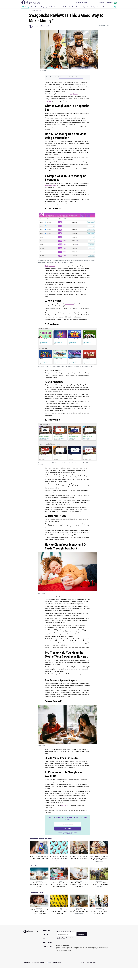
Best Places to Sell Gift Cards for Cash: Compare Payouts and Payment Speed (59, 884)
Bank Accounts (73, 7)
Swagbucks (74, 94)
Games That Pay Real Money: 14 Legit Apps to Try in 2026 (39, 857)
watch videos (69, 304)
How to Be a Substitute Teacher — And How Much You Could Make (99, 911)
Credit (64, 7)
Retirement (57, 7)
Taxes (99, 7)
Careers (46, 934)
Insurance (106, 7)
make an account (51, 185)
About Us (46, 930)
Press (45, 938)
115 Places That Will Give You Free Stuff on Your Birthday (79, 857)
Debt (50, 7)
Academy (102, 2)
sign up (49, 101)
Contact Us (47, 946)
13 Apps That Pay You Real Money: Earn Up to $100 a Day (79, 910)
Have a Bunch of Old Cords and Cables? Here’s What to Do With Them (59, 911)
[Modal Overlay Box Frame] (67, 825)
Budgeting (44, 7)
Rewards (111, 2)
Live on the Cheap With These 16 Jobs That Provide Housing (99, 883)
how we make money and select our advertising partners (71, 78)
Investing (82, 7)
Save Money (34, 7)
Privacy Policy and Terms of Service (33, 962)
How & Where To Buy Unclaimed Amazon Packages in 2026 (39, 884)
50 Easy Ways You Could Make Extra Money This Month (59, 857)
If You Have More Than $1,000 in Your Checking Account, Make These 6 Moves (99, 858)
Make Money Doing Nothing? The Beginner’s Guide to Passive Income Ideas (39, 911)
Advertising (47, 942)
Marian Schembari (42, 26)
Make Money (25, 7)
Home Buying (91, 7)
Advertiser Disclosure (81, 2)
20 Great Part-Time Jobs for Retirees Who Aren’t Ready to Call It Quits (79, 884)
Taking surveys (50, 266)
